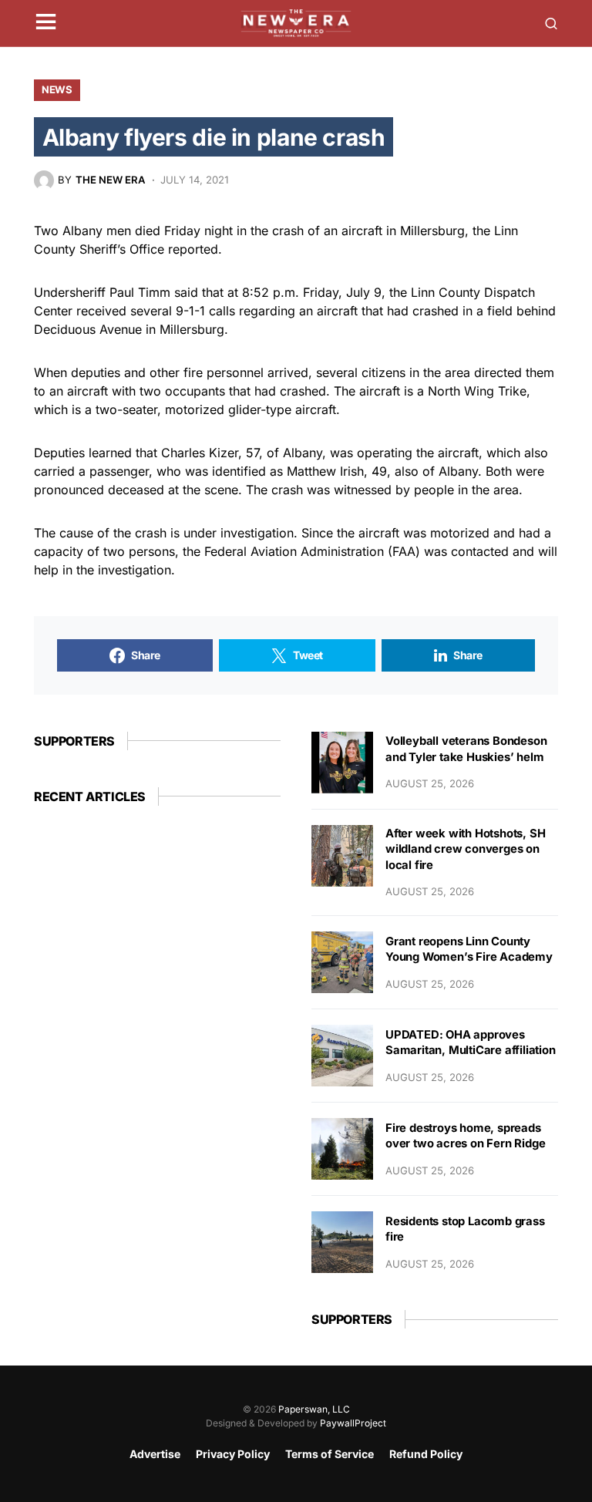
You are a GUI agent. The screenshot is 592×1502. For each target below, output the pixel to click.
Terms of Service (329, 1453)
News (57, 89)
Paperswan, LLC (314, 1409)
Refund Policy (425, 1453)
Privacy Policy (233, 1453)
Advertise (155, 1453)
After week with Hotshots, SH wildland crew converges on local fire (465, 849)
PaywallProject (353, 1423)
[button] (46, 23)
